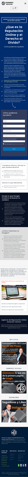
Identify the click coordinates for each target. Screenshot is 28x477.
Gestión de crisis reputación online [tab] (12, 306)
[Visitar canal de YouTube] (21, 465)
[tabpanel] (14, 293)
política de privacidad (18, 144)
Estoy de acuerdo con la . (14, 144)
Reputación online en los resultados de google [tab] (13, 282)
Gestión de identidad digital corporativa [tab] (13, 303)
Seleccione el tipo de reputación (10, 139)
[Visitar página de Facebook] (23, 465)
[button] (25, 3)
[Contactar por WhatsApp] (18, 465)
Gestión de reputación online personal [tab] (13, 309)
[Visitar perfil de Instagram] (25, 465)
